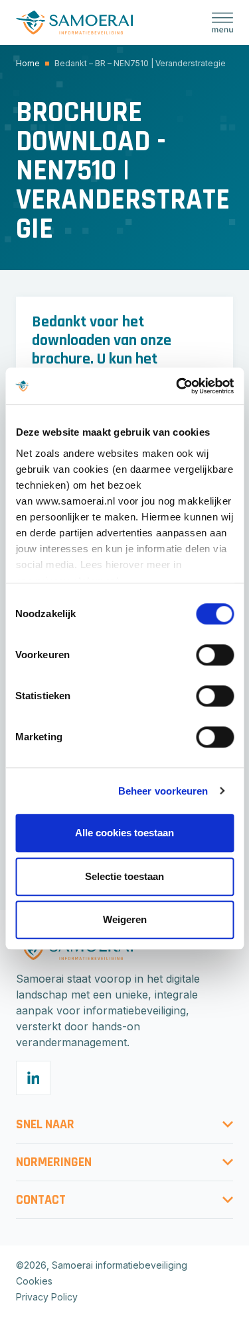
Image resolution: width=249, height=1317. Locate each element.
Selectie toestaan (124, 876)
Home (28, 63)
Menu (222, 22)
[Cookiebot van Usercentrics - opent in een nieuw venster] (177, 386)
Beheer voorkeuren (163, 791)
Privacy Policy (47, 1296)
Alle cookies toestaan (124, 832)
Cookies (34, 1281)
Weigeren (125, 919)
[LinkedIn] (33, 1078)
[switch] (215, 654)
